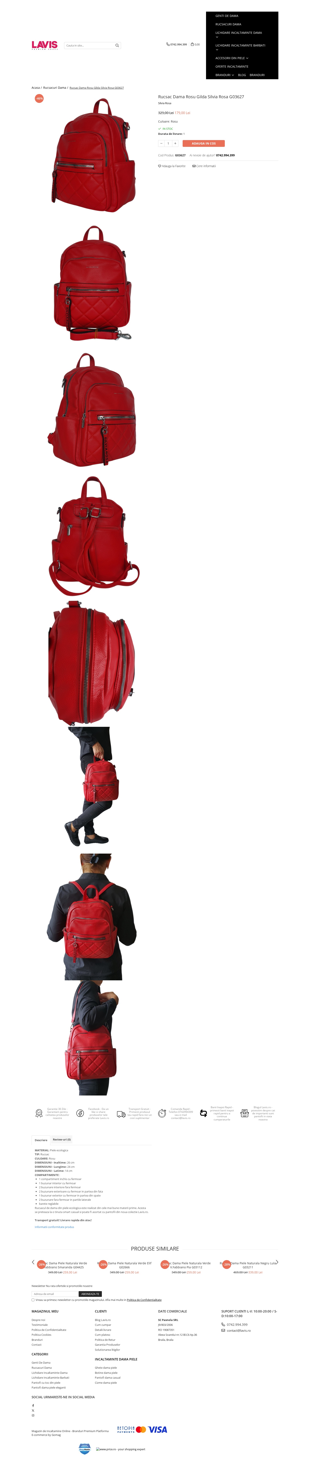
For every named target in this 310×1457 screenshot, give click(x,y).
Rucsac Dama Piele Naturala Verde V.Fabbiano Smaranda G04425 (62, 1265)
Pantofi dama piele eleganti (49, 1387)
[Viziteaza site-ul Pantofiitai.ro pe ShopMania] (84, 1449)
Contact (37, 1344)
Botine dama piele (106, 1373)
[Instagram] (33, 1415)
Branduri (223, 75)
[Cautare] (117, 45)
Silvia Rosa (164, 103)
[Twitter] (33, 1410)
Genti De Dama (41, 1362)
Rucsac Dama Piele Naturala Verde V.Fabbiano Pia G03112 (186, 1265)
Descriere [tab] (41, 1140)
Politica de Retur (105, 1340)
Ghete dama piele (106, 1368)
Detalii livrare (103, 1330)
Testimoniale (40, 1325)
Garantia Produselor (107, 1344)
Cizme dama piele (106, 1383)
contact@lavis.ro (238, 1330)
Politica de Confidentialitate (144, 1300)
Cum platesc (102, 1335)
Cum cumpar (103, 1325)
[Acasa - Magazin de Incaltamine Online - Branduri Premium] (45, 45)
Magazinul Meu (45, 1311)
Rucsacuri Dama (42, 1368)
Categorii (40, 1354)
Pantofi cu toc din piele (46, 1383)
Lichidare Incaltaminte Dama (49, 1373)
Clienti (101, 1311)
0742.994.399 (237, 1324)
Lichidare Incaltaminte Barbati (50, 1377)
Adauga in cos (204, 143)
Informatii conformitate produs (54, 1227)
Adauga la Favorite (173, 166)
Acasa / (37, 88)
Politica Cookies (41, 1335)
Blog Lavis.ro (103, 1320)
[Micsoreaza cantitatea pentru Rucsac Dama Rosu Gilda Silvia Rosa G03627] (161, 143)
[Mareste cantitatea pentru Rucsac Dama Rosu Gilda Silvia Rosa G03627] (175, 143)
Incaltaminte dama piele (116, 1359)
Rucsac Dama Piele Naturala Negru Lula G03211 (248, 1265)
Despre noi (38, 1320)
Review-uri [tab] (62, 1139)
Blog (242, 75)
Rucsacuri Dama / (56, 88)
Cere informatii (205, 166)
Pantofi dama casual (107, 1377)
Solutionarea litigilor (107, 1350)
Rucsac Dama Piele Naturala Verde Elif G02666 (124, 1265)
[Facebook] (33, 1405)
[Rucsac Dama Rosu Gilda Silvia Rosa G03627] (92, 156)
